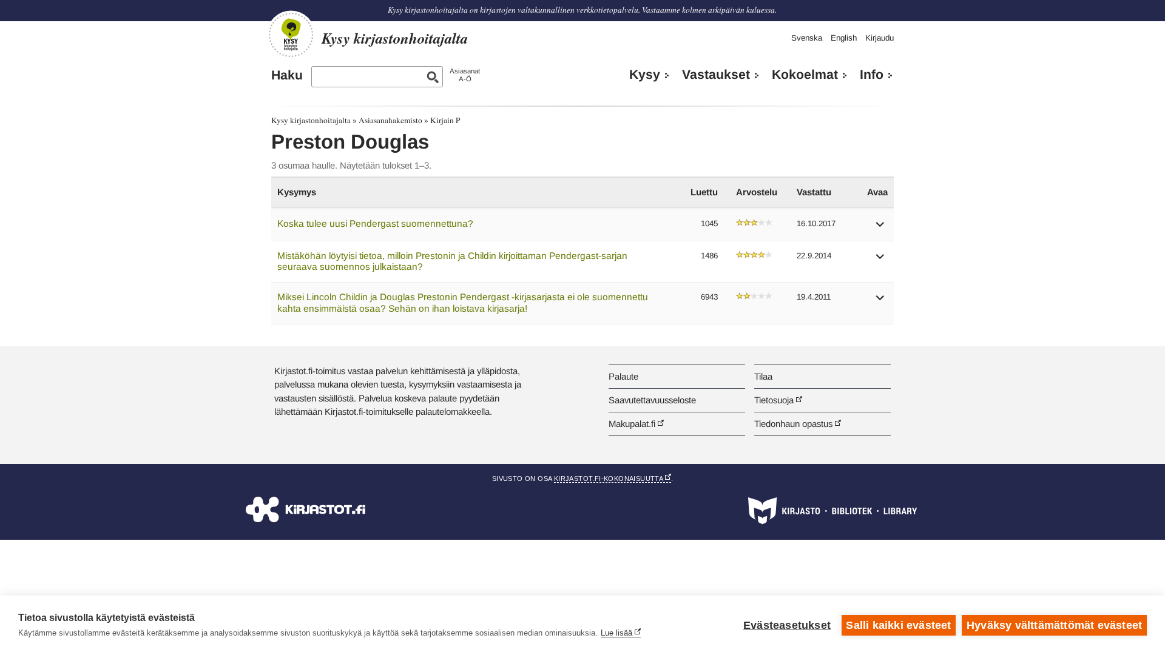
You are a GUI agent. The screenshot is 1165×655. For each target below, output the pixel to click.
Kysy (644, 74)
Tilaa (763, 376)
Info (871, 74)
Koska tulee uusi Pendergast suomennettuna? (375, 223)
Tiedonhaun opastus (793, 423)
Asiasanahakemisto (390, 120)
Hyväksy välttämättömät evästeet (1054, 625)
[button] (880, 228)
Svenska (806, 37)
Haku (287, 75)
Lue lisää (616, 632)
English (844, 37)
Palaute (623, 376)
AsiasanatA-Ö (465, 74)
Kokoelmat (805, 74)
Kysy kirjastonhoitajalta (311, 120)
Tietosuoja (774, 400)
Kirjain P (445, 120)
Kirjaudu (879, 37)
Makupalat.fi (632, 423)
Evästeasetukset (787, 625)
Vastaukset (716, 74)
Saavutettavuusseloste (652, 400)
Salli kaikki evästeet (898, 625)
